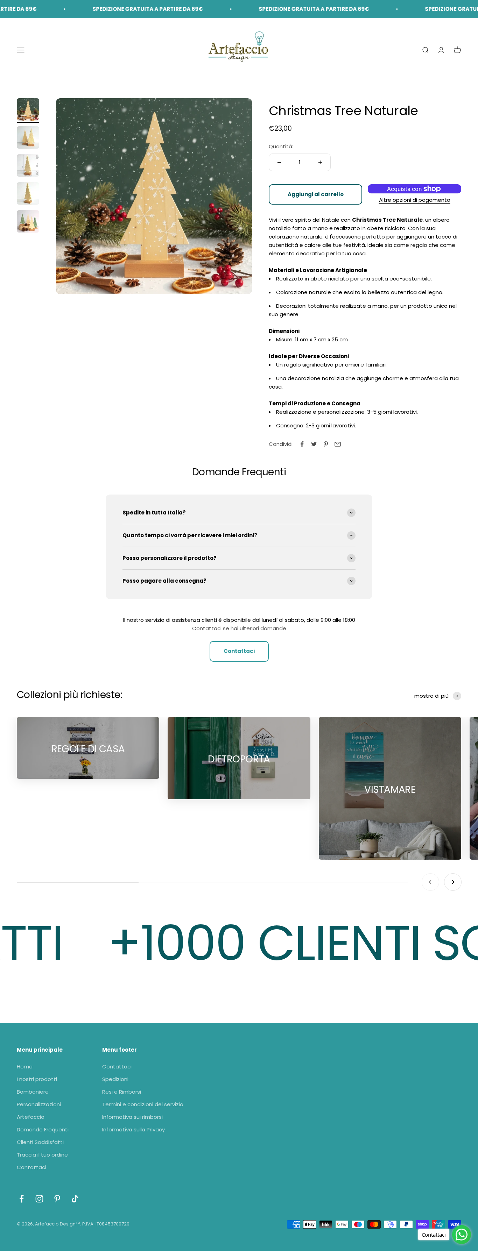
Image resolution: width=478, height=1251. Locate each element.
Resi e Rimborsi (121, 1091)
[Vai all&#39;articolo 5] (28, 222)
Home (25, 1066)
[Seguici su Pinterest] (57, 1198)
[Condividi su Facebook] (302, 444)
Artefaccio (30, 1117)
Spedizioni (115, 1079)
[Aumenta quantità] (320, 162)
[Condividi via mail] (338, 444)
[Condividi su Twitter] (314, 444)
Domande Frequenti (43, 1129)
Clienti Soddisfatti (40, 1142)
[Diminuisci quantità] (279, 162)
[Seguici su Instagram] (39, 1198)
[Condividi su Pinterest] (326, 444)
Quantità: (281, 146)
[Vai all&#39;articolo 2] (28, 138)
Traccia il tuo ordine (42, 1154)
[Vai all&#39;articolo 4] (28, 194)
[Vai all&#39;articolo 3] (28, 166)
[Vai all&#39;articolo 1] (28, 110)
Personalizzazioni (39, 1104)
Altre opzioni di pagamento (414, 200)
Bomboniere (33, 1091)
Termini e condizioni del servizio (142, 1104)
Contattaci (239, 651)
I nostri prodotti (37, 1079)
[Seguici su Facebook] (21, 1198)
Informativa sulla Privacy (133, 1129)
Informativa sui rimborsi (132, 1117)
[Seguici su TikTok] (75, 1198)
